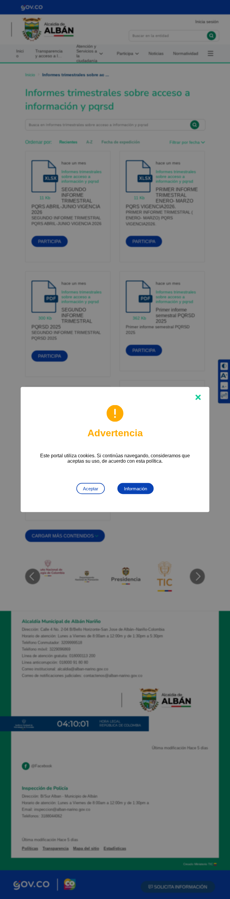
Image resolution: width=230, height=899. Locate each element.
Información (135, 488)
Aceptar (90, 488)
